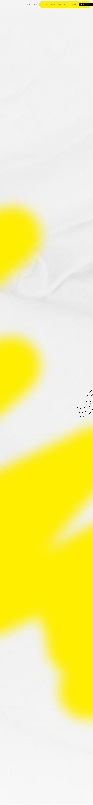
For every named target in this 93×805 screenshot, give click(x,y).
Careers (53, 4)
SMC (41, 4)
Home (28, 4)
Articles (59, 4)
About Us (66, 4)
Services (35, 4)
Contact (74, 4)
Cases (46, 4)
